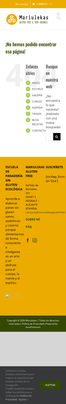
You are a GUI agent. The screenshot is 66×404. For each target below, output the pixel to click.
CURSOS (37, 101)
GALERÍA (37, 95)
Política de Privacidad (33, 323)
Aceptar (50, 385)
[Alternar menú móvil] (58, 14)
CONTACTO (39, 130)
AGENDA (37, 107)
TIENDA (36, 114)
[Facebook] (28, 240)
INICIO (36, 83)
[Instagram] (35, 240)
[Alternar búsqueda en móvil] (58, 18)
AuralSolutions (33, 327)
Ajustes (23, 399)
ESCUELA (37, 89)
